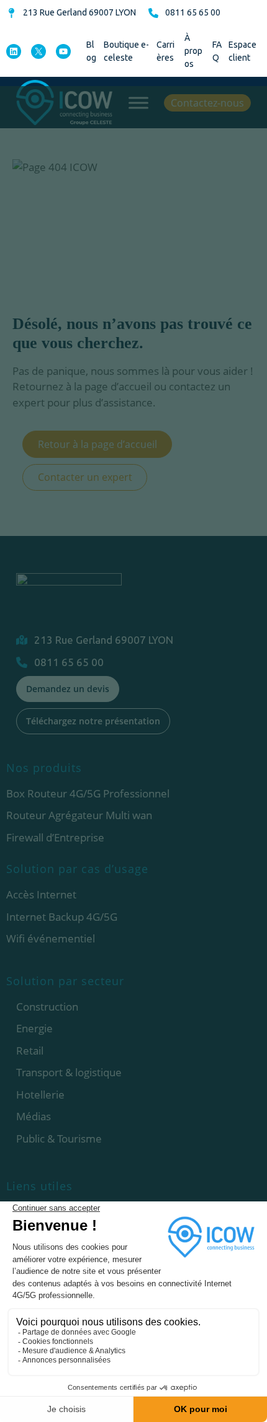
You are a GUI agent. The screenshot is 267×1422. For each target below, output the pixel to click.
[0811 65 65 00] (184, 12)
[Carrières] (167, 51)
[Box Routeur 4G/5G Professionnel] (88, 794)
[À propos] (195, 51)
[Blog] (91, 51)
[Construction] (47, 1007)
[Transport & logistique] (69, 1072)
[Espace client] (245, 51)
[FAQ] (217, 51)
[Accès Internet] (41, 895)
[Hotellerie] (40, 1095)
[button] (207, 103)
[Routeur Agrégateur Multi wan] (79, 815)
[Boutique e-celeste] (127, 51)
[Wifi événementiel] (50, 939)
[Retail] (29, 1051)
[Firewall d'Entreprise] (55, 838)
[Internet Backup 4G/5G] (61, 917)
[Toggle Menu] (138, 102)
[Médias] (33, 1116)
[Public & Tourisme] (59, 1139)
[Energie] (34, 1028)
